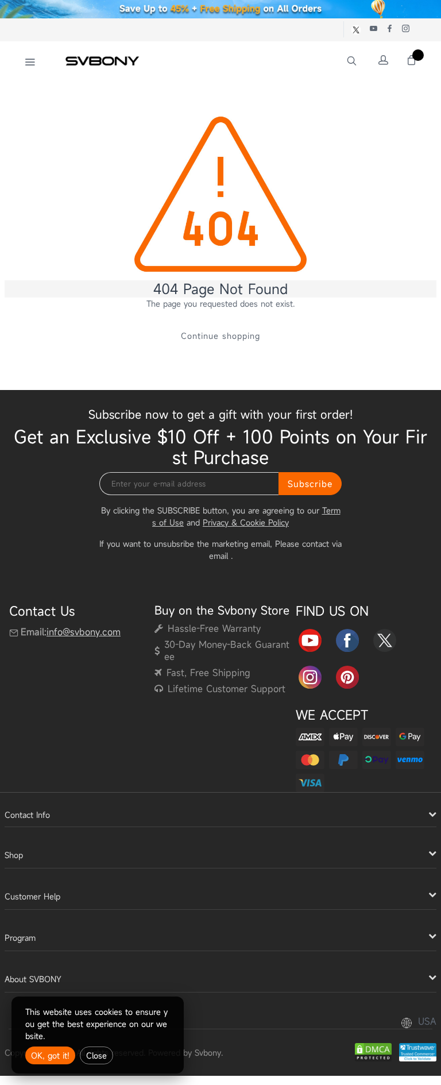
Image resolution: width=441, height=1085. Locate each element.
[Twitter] (384, 638)
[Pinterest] (347, 676)
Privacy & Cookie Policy (246, 522)
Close (96, 1055)
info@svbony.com (84, 632)
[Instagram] (310, 676)
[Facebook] (347, 638)
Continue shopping (220, 335)
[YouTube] (310, 638)
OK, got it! (50, 1055)
